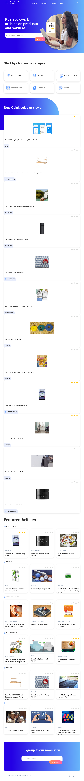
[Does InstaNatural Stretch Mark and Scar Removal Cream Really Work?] (68, 581)
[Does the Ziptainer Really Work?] (42, 651)
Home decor (41, 88)
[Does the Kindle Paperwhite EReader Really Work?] (42, 204)
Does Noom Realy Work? (39, 624)
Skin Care (40, 75)
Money (7, 146)
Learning (7, 378)
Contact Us (53, 3)
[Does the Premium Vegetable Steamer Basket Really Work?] (16, 652)
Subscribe (57, 762)
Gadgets (7, 345)
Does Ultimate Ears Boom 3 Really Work (16, 239)
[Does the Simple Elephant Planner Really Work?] (42, 304)
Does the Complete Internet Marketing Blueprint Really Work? (67, 732)
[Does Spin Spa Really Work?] (42, 581)
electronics (8, 212)
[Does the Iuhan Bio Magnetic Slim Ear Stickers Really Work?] (16, 617)
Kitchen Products (16, 88)
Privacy (61, 3)
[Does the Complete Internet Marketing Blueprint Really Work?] (68, 722)
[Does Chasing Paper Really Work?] (42, 271)
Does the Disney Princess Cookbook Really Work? (19, 372)
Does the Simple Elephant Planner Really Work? (19, 306)
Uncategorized (9, 312)
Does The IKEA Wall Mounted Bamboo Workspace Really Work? (23, 173)
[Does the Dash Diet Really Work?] (68, 546)
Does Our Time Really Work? (14, 730)
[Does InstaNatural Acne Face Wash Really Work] (15, 581)
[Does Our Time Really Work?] (16, 722)
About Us (44, 3)
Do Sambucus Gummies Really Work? (16, 405)
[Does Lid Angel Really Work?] (42, 337)
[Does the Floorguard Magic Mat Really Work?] (68, 687)
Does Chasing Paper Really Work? (15, 272)
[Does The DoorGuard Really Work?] (42, 470)
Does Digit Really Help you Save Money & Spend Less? (21, 140)
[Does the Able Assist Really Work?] (42, 437)
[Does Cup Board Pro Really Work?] (68, 652)
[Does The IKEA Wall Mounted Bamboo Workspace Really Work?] (42, 171)
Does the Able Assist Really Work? (15, 439)
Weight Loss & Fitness (70, 75)
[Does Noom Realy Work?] (42, 617)
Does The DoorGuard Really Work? (15, 472)
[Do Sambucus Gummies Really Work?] (42, 404)
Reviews (34, 3)
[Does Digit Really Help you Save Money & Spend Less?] (42, 138)
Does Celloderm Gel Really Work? (15, 505)
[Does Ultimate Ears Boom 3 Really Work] (42, 238)
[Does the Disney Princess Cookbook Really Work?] (42, 370)
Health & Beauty (16, 75)
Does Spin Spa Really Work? (40, 589)
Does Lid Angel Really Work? (13, 339)
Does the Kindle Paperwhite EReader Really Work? (20, 206)
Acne (6, 585)
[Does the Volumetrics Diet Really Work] (68, 617)
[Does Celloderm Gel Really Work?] (42, 503)
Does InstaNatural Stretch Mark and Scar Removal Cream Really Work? (68, 591)
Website (66, 88)
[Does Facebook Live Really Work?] (41, 722)
